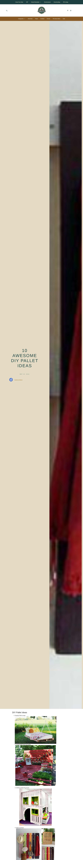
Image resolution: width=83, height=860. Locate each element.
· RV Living (65, 2)
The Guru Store (56, 18)
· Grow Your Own (19, 2)
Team (36, 18)
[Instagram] (71, 10)
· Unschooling (56, 2)
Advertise (30, 18)
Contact (42, 18)
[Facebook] (68, 10)
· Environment (47, 2)
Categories (21, 18)
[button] (7, 10)
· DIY (27, 2)
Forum (48, 18)
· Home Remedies (35, 2)
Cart (64, 18)
